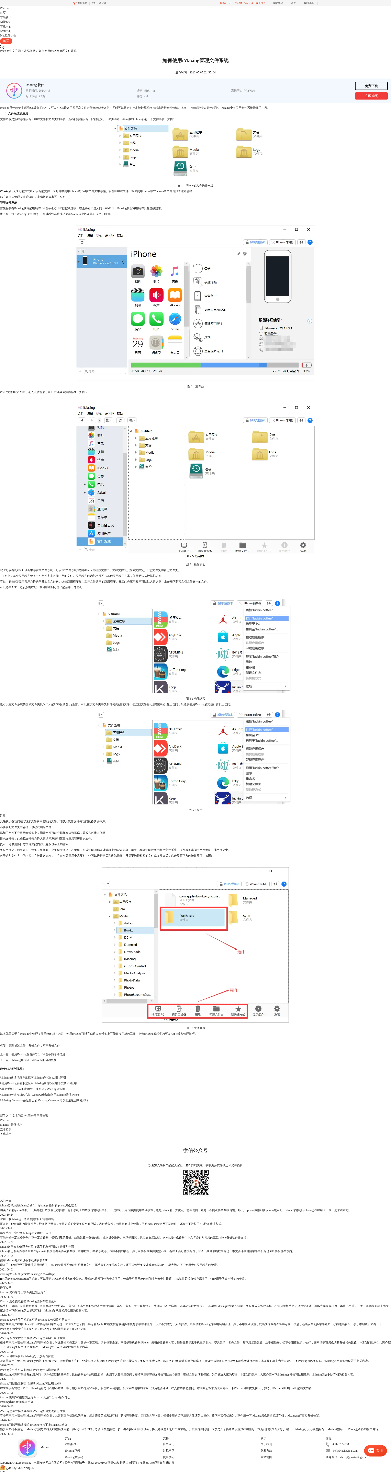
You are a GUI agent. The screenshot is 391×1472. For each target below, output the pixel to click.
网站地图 (266, 1457)
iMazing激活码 (74, 1457)
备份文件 (34, 1045)
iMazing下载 (72, 1450)
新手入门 (5, 1115)
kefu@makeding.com (345, 1450)
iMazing (4, 8)
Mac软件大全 (8, 35)
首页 (3, 12)
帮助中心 (5, 31)
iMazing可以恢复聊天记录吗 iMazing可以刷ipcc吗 (30, 1383)
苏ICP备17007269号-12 (20, 1468)
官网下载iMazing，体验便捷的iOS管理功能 (27, 1219)
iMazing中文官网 (10, 50)
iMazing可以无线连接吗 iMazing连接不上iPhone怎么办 (33, 1424)
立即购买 (371, 96)
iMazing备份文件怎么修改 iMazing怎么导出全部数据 (32, 1338)
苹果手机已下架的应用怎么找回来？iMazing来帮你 (32, 1089)
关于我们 (266, 1444)
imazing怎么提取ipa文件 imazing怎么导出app (27, 1274)
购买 (6, 41)
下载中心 (5, 26)
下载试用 (5, 1133)
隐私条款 (266, 1450)
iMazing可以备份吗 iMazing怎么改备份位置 (27, 1356)
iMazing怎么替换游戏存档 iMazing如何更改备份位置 (32, 1411)
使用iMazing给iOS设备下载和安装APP (24, 1260)
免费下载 (371, 86)
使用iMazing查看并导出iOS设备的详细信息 (38, 1054)
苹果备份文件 (51, 1045)
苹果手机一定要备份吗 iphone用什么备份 (25, 1233)
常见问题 (29, 50)
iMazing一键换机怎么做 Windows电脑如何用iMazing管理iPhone (39, 1094)
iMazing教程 (151, 1033)
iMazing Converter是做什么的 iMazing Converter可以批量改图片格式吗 (44, 1100)
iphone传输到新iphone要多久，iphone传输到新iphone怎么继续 (38, 1205)
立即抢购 (5, 1129)
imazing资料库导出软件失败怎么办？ (23, 1292)
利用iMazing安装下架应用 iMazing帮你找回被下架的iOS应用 (38, 1083)
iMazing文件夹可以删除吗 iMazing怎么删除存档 (29, 1369)
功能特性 (71, 1444)
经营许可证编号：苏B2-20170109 (85, 1462)
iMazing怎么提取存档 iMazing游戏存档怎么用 (28, 1301)
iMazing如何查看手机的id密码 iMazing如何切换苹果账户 (35, 1319)
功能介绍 (5, 21)
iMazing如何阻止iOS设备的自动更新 (34, 1060)
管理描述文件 (17, 1045)
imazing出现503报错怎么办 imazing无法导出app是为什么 (35, 1397)
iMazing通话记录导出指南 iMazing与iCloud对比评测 (33, 1077)
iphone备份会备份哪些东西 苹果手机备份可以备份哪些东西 (37, 1246)
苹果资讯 (5, 17)
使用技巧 (30, 1115)
